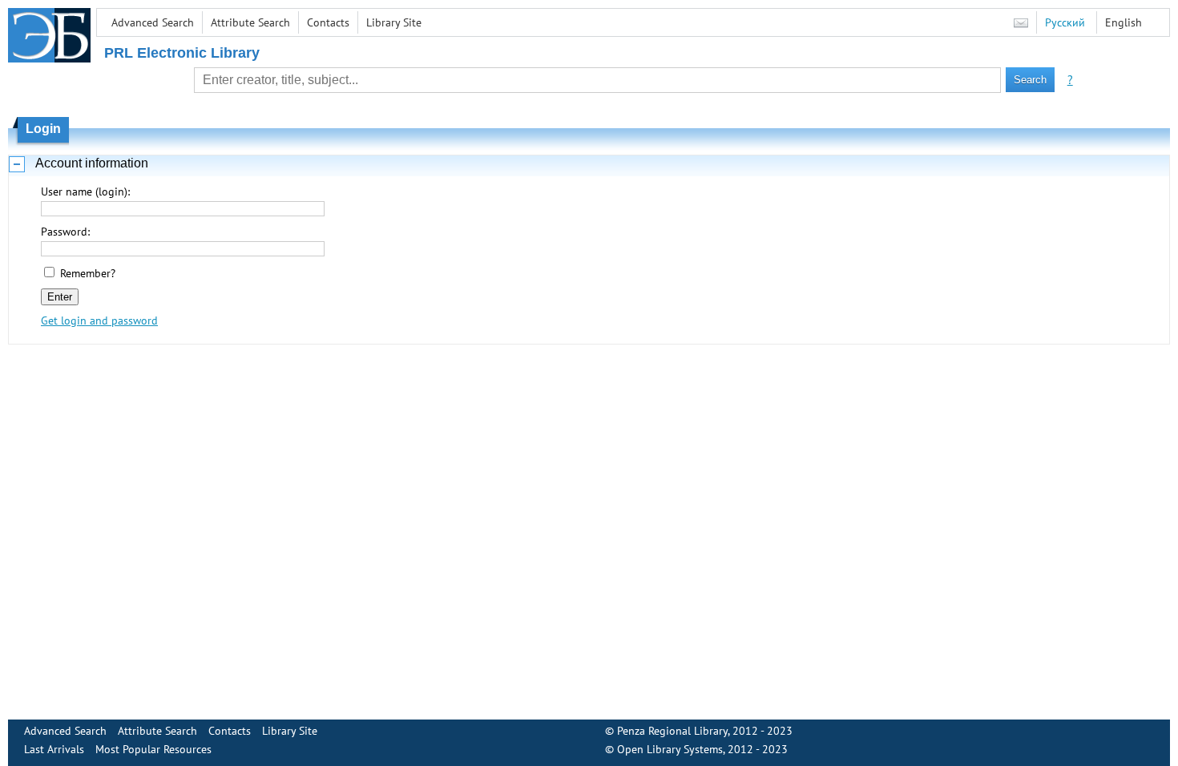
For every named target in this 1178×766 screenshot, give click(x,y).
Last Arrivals (54, 749)
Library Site (394, 22)
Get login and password (99, 320)
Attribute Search (250, 22)
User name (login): (85, 191)
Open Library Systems (670, 749)
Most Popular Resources (153, 749)
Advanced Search (152, 22)
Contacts (328, 22)
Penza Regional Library (672, 731)
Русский (1065, 22)
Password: (65, 231)
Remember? (87, 273)
